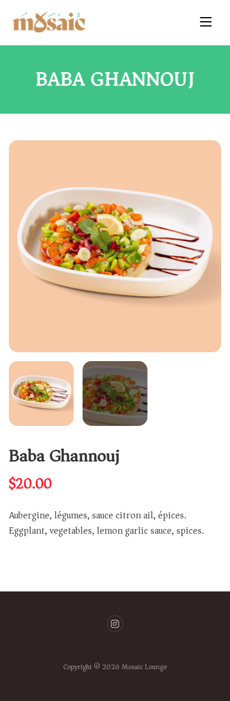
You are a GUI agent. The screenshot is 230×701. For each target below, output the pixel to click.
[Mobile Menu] (209, 22)
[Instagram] (115, 623)
